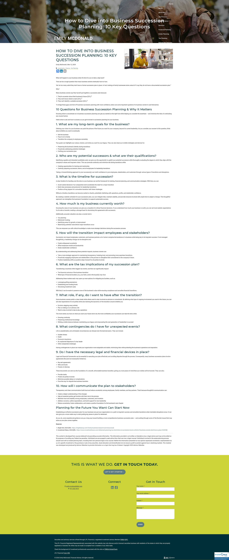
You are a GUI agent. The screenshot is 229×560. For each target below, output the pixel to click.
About (160, 8)
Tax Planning (163, 38)
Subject (146, 500)
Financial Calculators (166, 55)
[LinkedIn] (112, 488)
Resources (162, 51)
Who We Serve (163, 21)
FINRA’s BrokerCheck (110, 549)
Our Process (163, 17)
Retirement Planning (165, 42)
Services (161, 25)
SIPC (126, 539)
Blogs (160, 64)
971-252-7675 (74, 489)
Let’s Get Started (114, 472)
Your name (147, 486)
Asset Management (165, 47)
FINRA (122, 539)
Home (171, 4)
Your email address (149, 493)
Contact (170, 73)
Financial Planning (165, 30)
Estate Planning (164, 34)
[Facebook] (116, 488)
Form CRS (67, 553)
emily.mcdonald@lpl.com (74, 486)
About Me (162, 12)
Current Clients (168, 68)
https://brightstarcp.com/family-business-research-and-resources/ (93, 428)
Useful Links (163, 60)
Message (146, 508)
